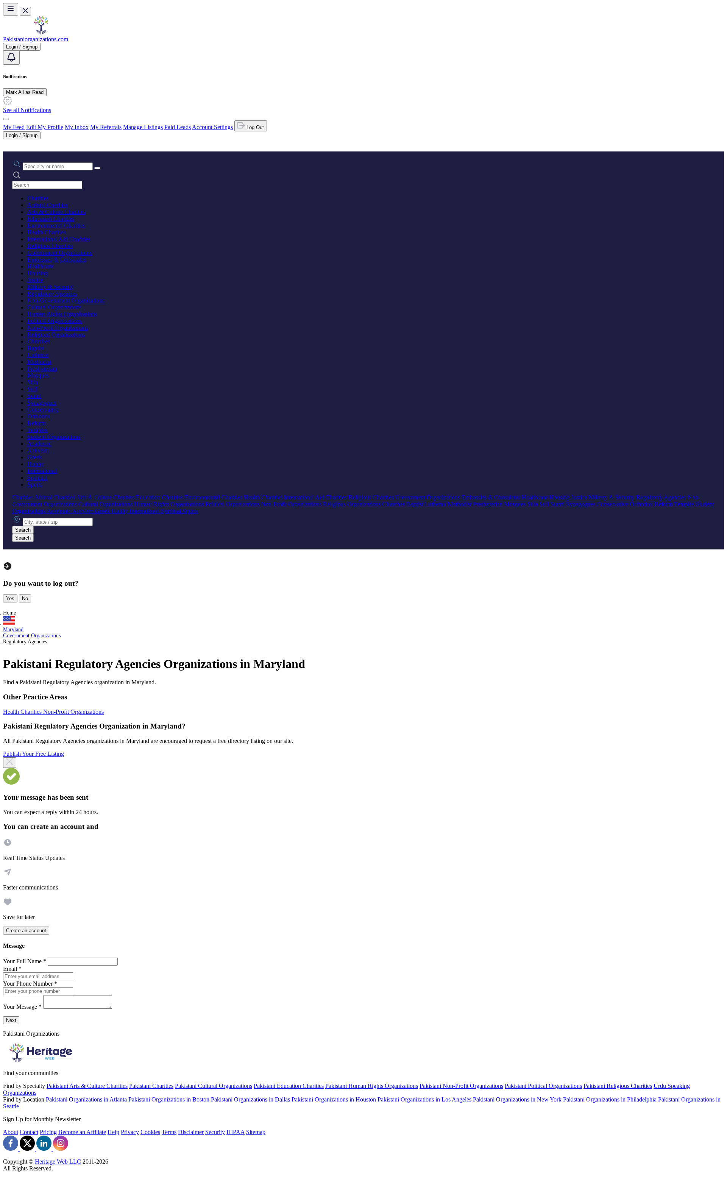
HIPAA (235, 1132)
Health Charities (46, 232)
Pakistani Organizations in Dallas (250, 1099)
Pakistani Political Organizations (543, 1086)
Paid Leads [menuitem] (177, 127)
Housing (37, 273)
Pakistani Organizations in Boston (168, 1099)
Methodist (39, 362)
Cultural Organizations (54, 307)
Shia (32, 382)
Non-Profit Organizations (57, 328)
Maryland (13, 629)
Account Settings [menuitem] (212, 127)
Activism (38, 450)
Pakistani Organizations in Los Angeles (424, 1099)
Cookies (150, 1132)
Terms (169, 1132)
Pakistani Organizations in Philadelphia (610, 1099)
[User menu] (6, 119)
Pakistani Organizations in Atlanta (86, 1099)
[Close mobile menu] (25, 11)
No (25, 598)
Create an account (26, 930)
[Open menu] (10, 9)
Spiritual (37, 477)
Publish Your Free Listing (33, 753)
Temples (37, 430)
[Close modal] (9, 762)
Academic (39, 443)
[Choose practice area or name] (97, 168)
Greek (34, 457)
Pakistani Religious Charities (617, 1086)
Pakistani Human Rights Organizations (371, 1086)
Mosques (38, 375)
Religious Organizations (56, 334)
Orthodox (38, 416)
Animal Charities (47, 205)
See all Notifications (27, 110)
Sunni (34, 396)
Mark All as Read (25, 92)
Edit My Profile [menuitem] (44, 127)
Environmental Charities (56, 225)
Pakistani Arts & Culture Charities (87, 1086)
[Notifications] (11, 58)
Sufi (32, 389)
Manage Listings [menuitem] (143, 127)
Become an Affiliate (82, 1132)
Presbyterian (42, 368)
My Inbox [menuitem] (77, 127)
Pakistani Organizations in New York (517, 1099)
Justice (35, 280)
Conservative (43, 409)
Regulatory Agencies (52, 293)
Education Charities (50, 218)
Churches (38, 341)
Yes (10, 598)
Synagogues (41, 402)
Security (215, 1132)
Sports (34, 484)
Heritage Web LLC (58, 1161)
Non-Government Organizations (66, 300)
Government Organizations (59, 253)
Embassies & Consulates (56, 259)
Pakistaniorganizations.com (35, 39)
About (10, 1132)
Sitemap (255, 1132)
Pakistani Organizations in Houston (334, 1099)
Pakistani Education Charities (289, 1086)
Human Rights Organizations (62, 314)
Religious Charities (50, 246)
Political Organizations (54, 321)
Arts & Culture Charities (56, 212)
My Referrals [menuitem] (106, 127)
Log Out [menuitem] (254, 127)
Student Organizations (53, 437)
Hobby (35, 464)
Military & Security (50, 287)
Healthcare (40, 266)
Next (11, 1020)
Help (113, 1132)
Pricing (48, 1132)
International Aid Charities (58, 239)
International (42, 471)
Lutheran (38, 355)
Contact (29, 1132)
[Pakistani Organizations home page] (41, 32)
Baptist (35, 348)
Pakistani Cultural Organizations (213, 1086)
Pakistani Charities (151, 1086)
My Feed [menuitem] (14, 127)
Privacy (130, 1132)
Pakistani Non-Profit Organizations (461, 1086)
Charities (37, 198)
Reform (36, 423)
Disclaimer (191, 1132)
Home (9, 613)
